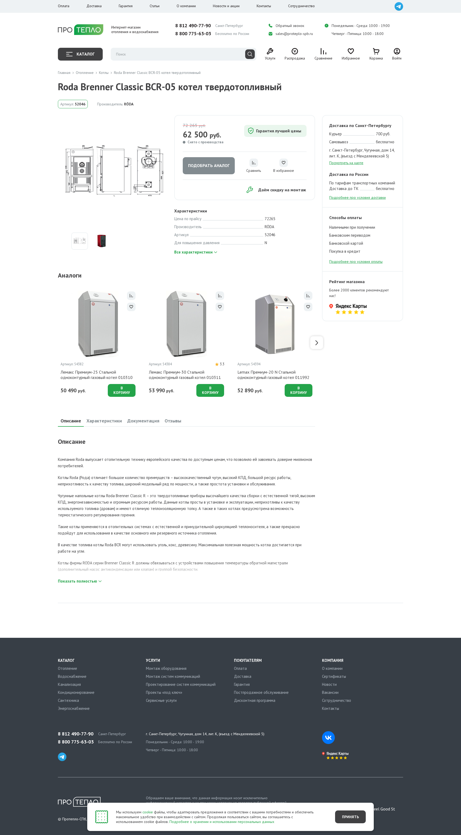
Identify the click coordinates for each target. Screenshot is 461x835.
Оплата (63, 5)
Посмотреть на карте (346, 162)
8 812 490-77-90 (193, 25)
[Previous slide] (56, 342)
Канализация (69, 684)
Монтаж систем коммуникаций (173, 676)
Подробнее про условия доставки (357, 197)
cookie (147, 812)
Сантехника (68, 700)
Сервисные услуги (161, 700)
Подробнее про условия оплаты (356, 261)
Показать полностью (77, 581)
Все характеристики (193, 252)
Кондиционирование (76, 692)
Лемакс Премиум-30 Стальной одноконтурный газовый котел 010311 (185, 374)
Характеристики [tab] (104, 421)
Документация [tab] (143, 421)
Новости (329, 684)
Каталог (85, 54)
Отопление (67, 668)
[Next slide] (316, 342)
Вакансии (330, 692)
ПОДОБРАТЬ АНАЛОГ (208, 165)
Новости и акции (226, 5)
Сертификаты (334, 676)
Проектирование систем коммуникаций (181, 684)
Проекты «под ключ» (164, 692)
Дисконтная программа (254, 700)
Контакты (264, 5)
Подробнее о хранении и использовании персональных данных (221, 821)
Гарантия (126, 5)
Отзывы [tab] (173, 421)
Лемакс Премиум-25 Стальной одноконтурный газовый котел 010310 (97, 374)
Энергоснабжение (74, 708)
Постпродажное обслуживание (261, 692)
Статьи (155, 5)
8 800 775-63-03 (193, 33)
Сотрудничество (301, 5)
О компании (186, 5)
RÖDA (128, 104)
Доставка (94, 5)
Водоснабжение (72, 676)
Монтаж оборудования (166, 668)
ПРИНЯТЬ (350, 816)
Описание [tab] (71, 421)
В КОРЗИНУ (121, 390)
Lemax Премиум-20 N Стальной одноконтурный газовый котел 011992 (273, 374)
